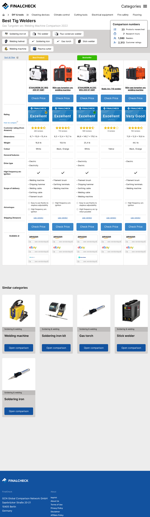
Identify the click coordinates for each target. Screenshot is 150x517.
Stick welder (126, 336)
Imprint (54, 497)
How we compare (10, 123)
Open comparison (19, 347)
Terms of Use (57, 505)
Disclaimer (55, 512)
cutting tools (80, 14)
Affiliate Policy (57, 515)
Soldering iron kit (54, 336)
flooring (137, 14)
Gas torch (86, 336)
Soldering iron (14, 399)
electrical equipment (102, 14)
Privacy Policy (57, 508)
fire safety (122, 14)
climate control (62, 14)
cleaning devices (41, 14)
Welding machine (16, 336)
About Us (55, 501)
